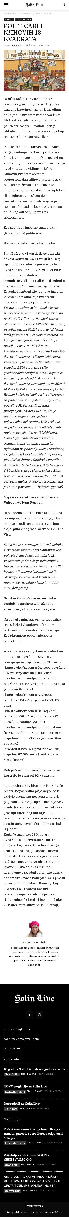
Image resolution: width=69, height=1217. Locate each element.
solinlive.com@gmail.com (21, 1039)
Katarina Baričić (21, 45)
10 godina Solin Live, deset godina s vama (34, 1069)
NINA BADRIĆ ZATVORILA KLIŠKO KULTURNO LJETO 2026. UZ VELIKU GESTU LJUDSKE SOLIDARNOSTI (32, 1181)
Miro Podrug (28, 1164)
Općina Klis (12, 1190)
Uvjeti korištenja (34, 1206)
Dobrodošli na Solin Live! (22, 1103)
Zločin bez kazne (42, 13)
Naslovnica (10, 13)
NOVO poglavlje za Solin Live (25, 1086)
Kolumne (25, 13)
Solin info (11, 1108)
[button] (6, 5)
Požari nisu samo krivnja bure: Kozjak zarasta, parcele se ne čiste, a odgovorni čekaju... (33, 1133)
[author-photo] (34, 937)
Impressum (12, 1048)
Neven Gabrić (28, 1074)
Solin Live (25, 1108)
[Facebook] (29, 1015)
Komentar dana (15, 1091)
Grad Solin (12, 1074)
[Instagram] (39, 1015)
